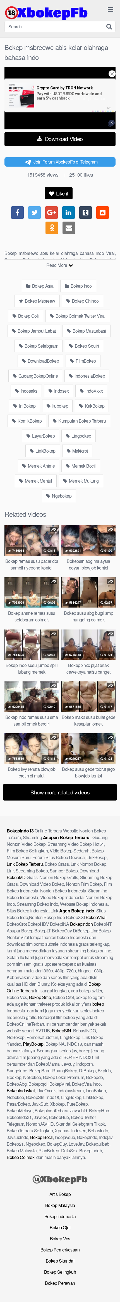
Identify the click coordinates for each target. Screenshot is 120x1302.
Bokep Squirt (86, 346)
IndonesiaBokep (89, 376)
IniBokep (27, 406)
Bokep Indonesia (60, 1216)
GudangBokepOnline (37, 376)
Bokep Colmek (20, 1157)
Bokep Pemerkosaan (60, 1249)
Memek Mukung (83, 481)
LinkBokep (45, 451)
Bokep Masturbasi (88, 331)
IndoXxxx (94, 391)
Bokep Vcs (60, 1238)
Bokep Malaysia (60, 1205)
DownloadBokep (43, 361)
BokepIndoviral (21, 1090)
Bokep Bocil (41, 1137)
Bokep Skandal (60, 1261)
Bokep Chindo (85, 301)
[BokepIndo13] (46, 12)
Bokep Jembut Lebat (36, 331)
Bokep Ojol (60, 1227)
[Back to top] (110, 1289)
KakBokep (94, 406)
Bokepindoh (81, 924)
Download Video (63, 139)
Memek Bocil (83, 466)
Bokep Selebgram (40, 346)
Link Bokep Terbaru (25, 864)
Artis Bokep (60, 1194)
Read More (57, 265)
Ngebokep (61, 496)
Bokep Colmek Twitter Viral (79, 316)
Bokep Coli (28, 316)
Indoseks (28, 391)
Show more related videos (60, 792)
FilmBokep (85, 361)
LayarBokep (43, 436)
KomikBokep (29, 421)
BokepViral (96, 917)
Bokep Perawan (60, 1283)
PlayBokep (33, 1044)
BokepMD (16, 877)
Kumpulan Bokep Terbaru (81, 421)
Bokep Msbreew (39, 301)
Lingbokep (81, 436)
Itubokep (59, 406)
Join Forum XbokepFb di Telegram (65, 162)
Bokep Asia (42, 286)
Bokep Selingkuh (60, 1272)
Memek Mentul (38, 481)
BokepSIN (61, 1030)
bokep (98, 1004)
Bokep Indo (80, 286)
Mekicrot (79, 451)
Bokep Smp (40, 997)
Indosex (61, 391)
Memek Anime (41, 466)
